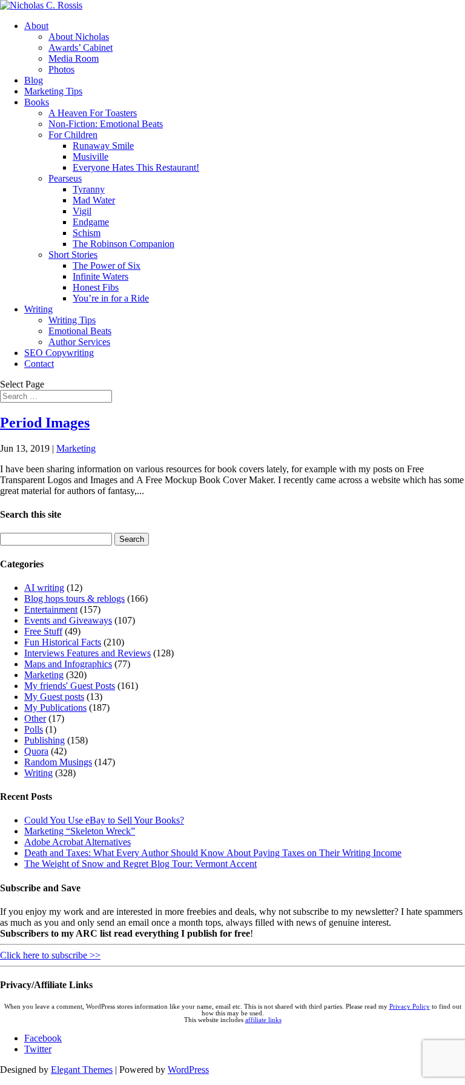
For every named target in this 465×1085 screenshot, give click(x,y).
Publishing (44, 740)
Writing (38, 309)
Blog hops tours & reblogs (74, 598)
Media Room (73, 58)
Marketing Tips (53, 91)
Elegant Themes (82, 1069)
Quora (36, 751)
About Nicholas (78, 36)
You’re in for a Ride (111, 298)
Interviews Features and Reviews (87, 653)
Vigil (82, 211)
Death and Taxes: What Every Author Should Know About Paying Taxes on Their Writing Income (212, 853)
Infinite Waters (100, 276)
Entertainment (51, 609)
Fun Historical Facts (62, 642)
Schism (87, 233)
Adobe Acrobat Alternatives (77, 842)
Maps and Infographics (68, 664)
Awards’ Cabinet (80, 47)
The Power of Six (106, 265)
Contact (39, 363)
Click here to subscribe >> (50, 955)
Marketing (76, 448)
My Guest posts (54, 696)
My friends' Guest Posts (69, 686)
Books (36, 102)
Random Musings (58, 762)
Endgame (91, 222)
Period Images (45, 422)
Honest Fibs (96, 287)
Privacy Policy (409, 1006)
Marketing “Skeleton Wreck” (79, 831)
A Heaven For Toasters (92, 113)
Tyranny (89, 189)
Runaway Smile (103, 145)
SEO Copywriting (59, 353)
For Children (72, 135)
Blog (33, 80)
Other (35, 718)
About (36, 26)
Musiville (90, 156)
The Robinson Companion (123, 244)
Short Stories (72, 254)
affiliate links (263, 1020)
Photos (61, 69)
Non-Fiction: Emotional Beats (105, 124)
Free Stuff (43, 631)
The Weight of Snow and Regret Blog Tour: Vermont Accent (140, 864)
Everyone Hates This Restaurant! (136, 167)
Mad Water (94, 200)
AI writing (44, 587)
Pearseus (65, 178)
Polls (33, 729)
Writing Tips (72, 320)
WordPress (188, 1069)
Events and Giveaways (68, 620)
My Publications (55, 707)
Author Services (79, 342)
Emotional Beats (79, 331)
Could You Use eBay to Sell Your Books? (104, 820)
